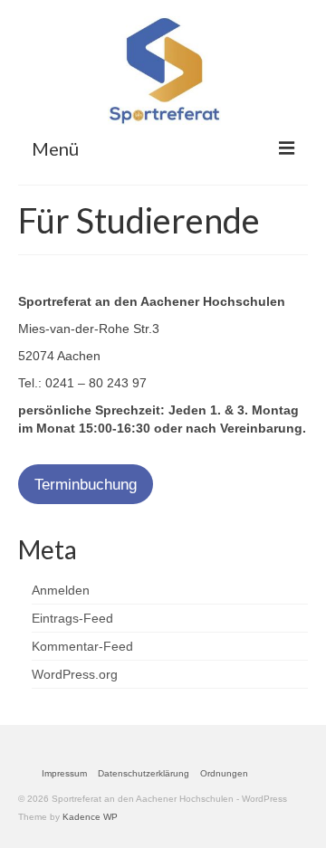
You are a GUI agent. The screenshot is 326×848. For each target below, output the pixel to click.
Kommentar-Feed (82, 646)
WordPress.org (75, 674)
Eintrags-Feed (72, 618)
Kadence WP (90, 817)
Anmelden (61, 590)
